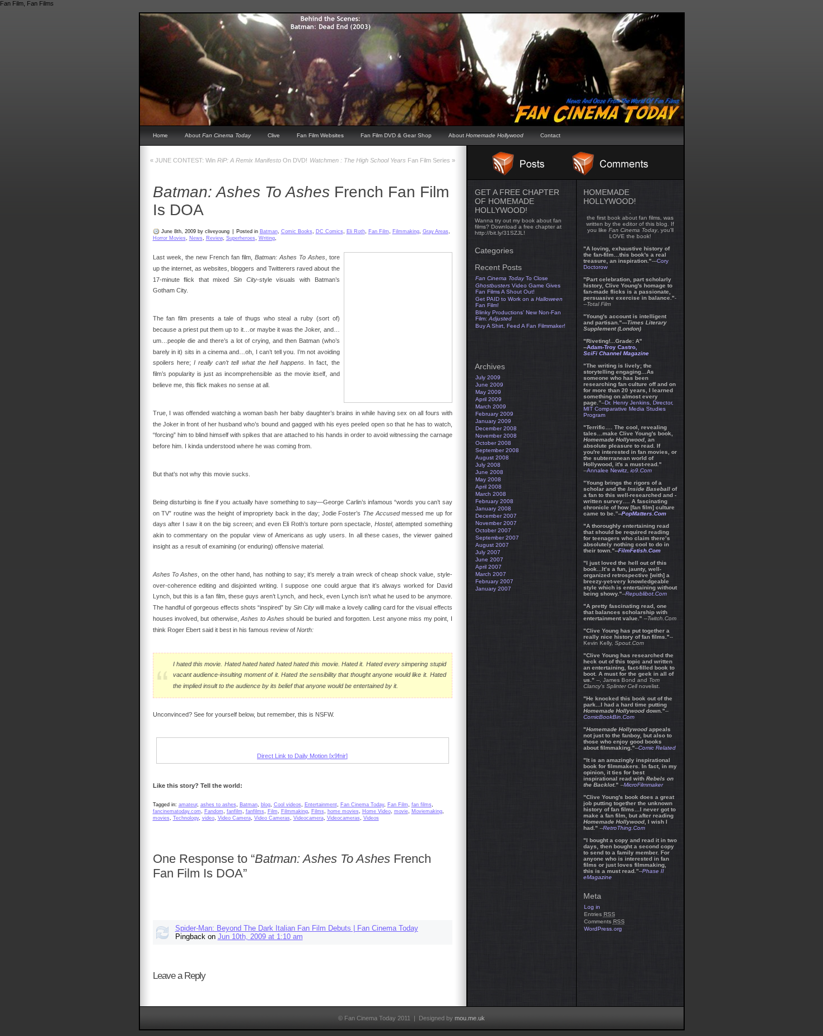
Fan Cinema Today (362, 804)
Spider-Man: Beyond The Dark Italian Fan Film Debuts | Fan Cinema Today (296, 928)
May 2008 (488, 479)
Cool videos (287, 804)
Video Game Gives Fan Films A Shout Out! (517, 288)
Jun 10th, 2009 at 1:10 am (260, 936)
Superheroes (240, 238)
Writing (267, 238)
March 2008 (490, 494)
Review (214, 238)
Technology (186, 818)
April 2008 (488, 487)
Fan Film (378, 231)
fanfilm (234, 811)
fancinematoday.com (177, 811)
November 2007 (496, 523)
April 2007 (488, 567)
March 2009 (490, 406)
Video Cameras (272, 818)
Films (317, 811)
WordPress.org (603, 929)
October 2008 (493, 443)
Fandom (213, 811)
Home (160, 135)
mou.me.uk (470, 1018)
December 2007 (496, 516)
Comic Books (296, 231)
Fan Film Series (382, 160)
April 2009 (488, 399)
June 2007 (489, 559)
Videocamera (308, 818)
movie (401, 811)
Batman (269, 231)
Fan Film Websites (320, 135)
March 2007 (490, 574)
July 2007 (488, 552)
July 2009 (488, 377)
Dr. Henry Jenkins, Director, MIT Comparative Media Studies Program (628, 408)
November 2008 (496, 436)
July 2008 (488, 465)
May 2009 (488, 392)
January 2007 (493, 589)
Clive (274, 135)
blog (265, 804)
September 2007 (497, 538)
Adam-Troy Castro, (616, 350)
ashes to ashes (218, 804)
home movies (343, 811)
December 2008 (496, 428)
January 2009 (493, 421)
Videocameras (343, 818)
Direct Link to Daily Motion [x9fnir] (302, 755)
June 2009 (489, 385)
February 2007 (494, 581)
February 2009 (494, 414)
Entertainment (321, 804)
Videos (371, 818)
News (196, 238)
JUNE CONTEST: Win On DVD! (228, 160)
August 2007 (492, 545)
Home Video (376, 811)
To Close (511, 278)
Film (273, 811)
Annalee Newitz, (619, 470)
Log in (592, 907)
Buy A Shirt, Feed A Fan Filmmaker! (520, 326)
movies (161, 818)
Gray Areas (435, 231)
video (208, 818)
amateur (188, 804)
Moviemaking (427, 811)
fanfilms (255, 811)
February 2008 (494, 501)
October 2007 (493, 530)
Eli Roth (356, 231)
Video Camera (234, 818)
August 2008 (492, 457)
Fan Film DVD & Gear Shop (396, 135)
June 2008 (489, 472)
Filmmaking (405, 231)
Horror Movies (169, 238)
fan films (422, 804)
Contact (550, 135)
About (218, 135)
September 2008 (497, 450)
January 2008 (493, 508)
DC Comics (329, 231)
